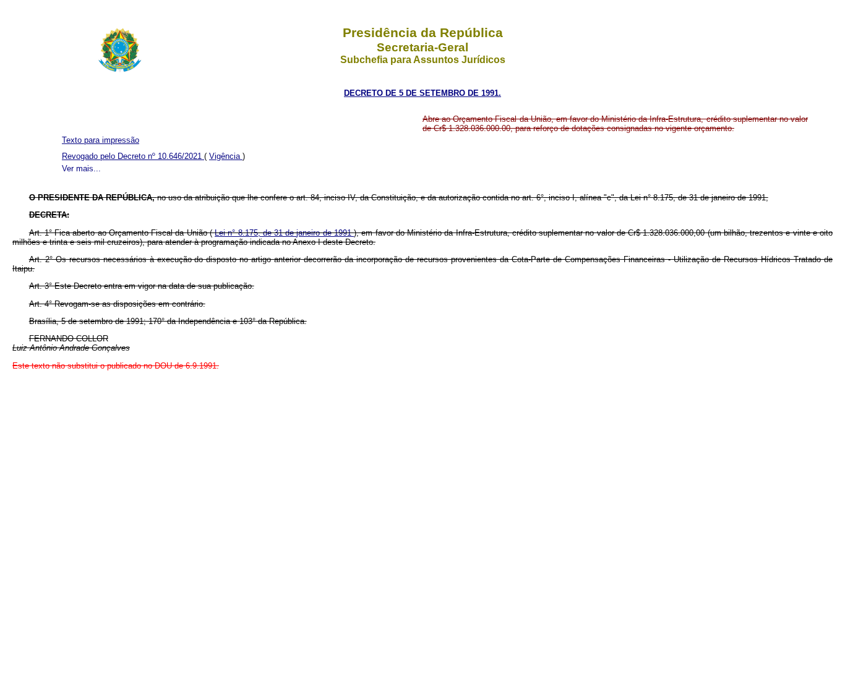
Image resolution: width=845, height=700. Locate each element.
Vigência (225, 156)
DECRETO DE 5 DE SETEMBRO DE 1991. (422, 93)
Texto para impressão (100, 140)
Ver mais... (81, 168)
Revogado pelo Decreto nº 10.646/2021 (133, 156)
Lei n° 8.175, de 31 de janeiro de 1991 (284, 232)
